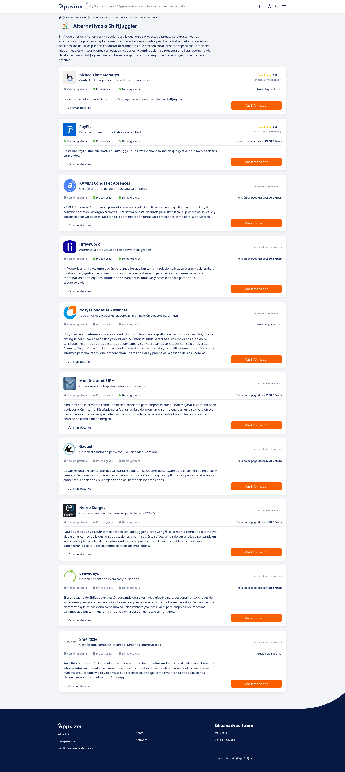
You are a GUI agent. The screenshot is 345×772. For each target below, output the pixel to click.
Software (141, 740)
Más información (256, 105)
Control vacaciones (101, 17)
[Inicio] (60, 17)
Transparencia (66, 741)
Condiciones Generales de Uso (76, 748)
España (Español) (237, 758)
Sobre (139, 733)
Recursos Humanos (76, 17)
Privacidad (64, 734)
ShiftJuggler (122, 17)
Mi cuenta (221, 732)
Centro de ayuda (225, 739)
